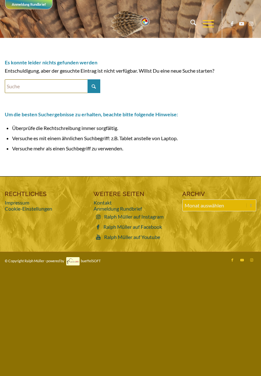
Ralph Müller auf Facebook (132, 227)
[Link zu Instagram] (251, 23)
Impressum (17, 202)
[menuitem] (190, 23)
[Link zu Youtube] (241, 23)
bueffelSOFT (91, 261)
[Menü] (205, 23)
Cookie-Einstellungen (28, 209)
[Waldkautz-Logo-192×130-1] (130, 23)
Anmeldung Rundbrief (29, 4)
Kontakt (103, 202)
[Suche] (190, 23)
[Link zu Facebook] (232, 23)
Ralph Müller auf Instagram (134, 216)
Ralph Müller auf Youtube (132, 237)
